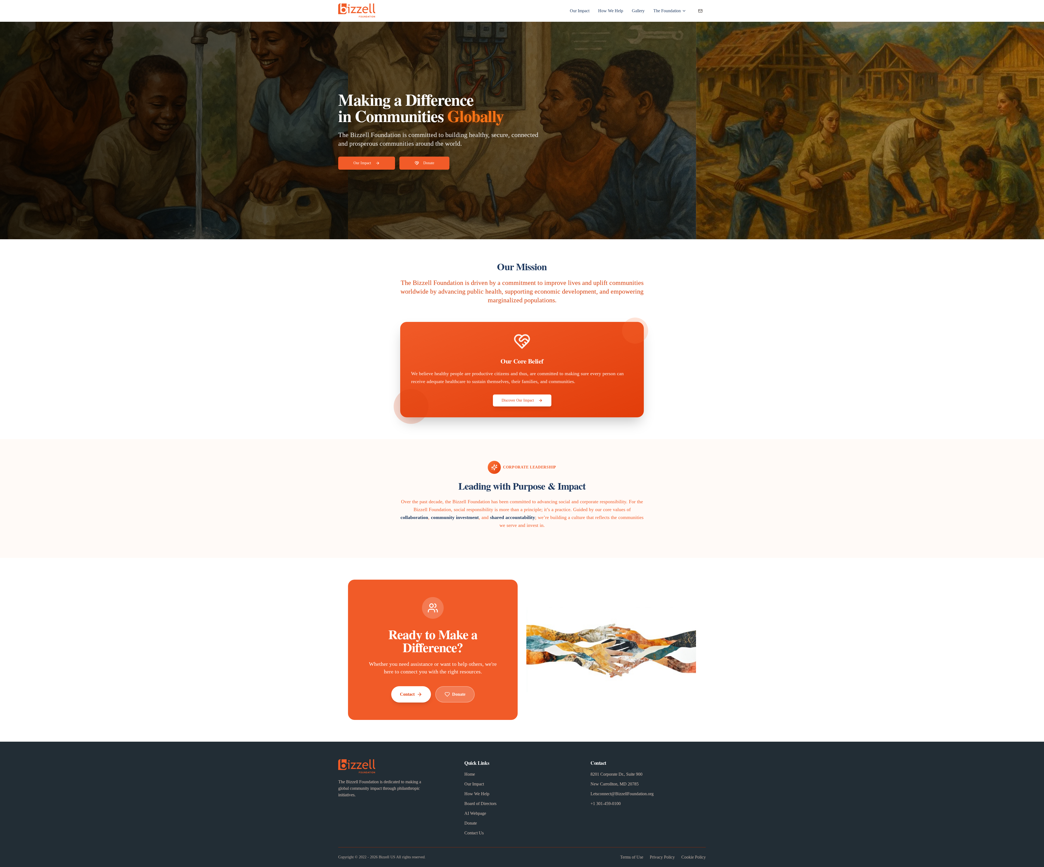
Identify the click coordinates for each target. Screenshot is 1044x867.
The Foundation (667, 10)
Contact (407, 694)
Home (469, 774)
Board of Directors (480, 803)
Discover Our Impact (518, 400)
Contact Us (474, 833)
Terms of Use (631, 857)
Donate (428, 163)
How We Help (610, 10)
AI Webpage (475, 813)
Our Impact (579, 10)
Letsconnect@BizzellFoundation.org (622, 793)
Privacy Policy (662, 857)
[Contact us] (700, 10)
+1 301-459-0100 (606, 803)
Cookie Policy (693, 857)
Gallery (638, 10)
